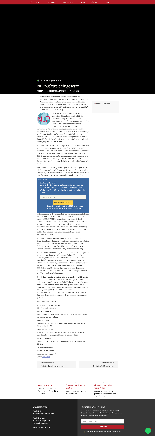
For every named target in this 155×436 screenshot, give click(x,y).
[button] (94, 97)
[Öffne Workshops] (73, 2)
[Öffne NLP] (40, 2)
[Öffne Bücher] (98, 2)
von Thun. (46, 357)
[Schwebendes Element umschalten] (148, 431)
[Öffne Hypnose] (56, 2)
